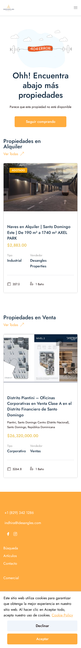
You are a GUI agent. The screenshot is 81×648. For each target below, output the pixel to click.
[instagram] (15, 534)
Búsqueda (10, 548)
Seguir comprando (40, 121)
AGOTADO (18, 170)
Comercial (11, 577)
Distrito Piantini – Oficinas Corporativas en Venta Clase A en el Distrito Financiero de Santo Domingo (39, 406)
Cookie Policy (62, 615)
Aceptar (42, 638)
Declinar (42, 625)
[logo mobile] (9, 7)
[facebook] (8, 534)
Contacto (10, 563)
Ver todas (10, 153)
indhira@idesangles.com (22, 522)
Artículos (10, 555)
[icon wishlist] (59, 171)
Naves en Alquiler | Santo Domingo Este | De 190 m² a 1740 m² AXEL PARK (38, 232)
